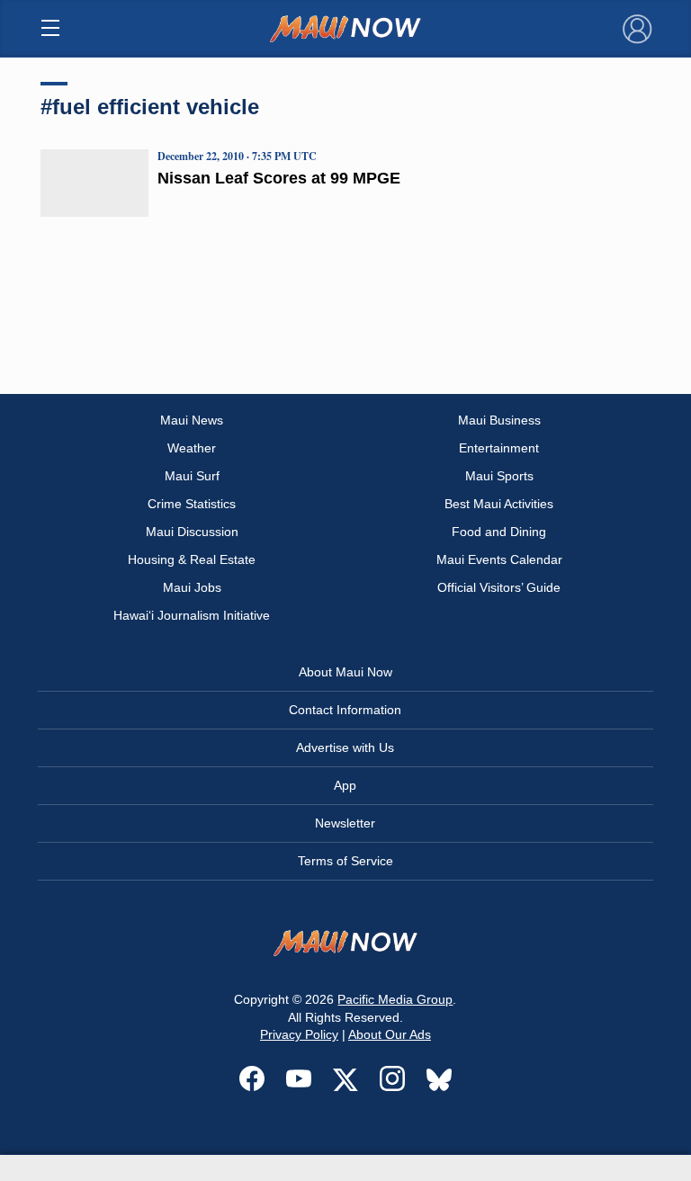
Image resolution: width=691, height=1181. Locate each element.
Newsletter (345, 823)
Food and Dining (499, 531)
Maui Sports (499, 476)
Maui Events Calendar (499, 559)
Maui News (191, 420)
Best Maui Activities (498, 504)
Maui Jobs (192, 587)
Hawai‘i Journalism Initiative (191, 615)
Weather (191, 448)
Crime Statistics (192, 504)
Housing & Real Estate (192, 559)
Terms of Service (345, 861)
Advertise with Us (345, 747)
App (345, 785)
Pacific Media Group (395, 999)
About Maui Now (345, 672)
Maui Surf (192, 476)
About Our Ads (389, 1034)
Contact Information (345, 709)
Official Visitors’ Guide (499, 587)
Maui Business (499, 420)
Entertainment (499, 448)
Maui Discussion (192, 531)
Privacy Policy (299, 1034)
